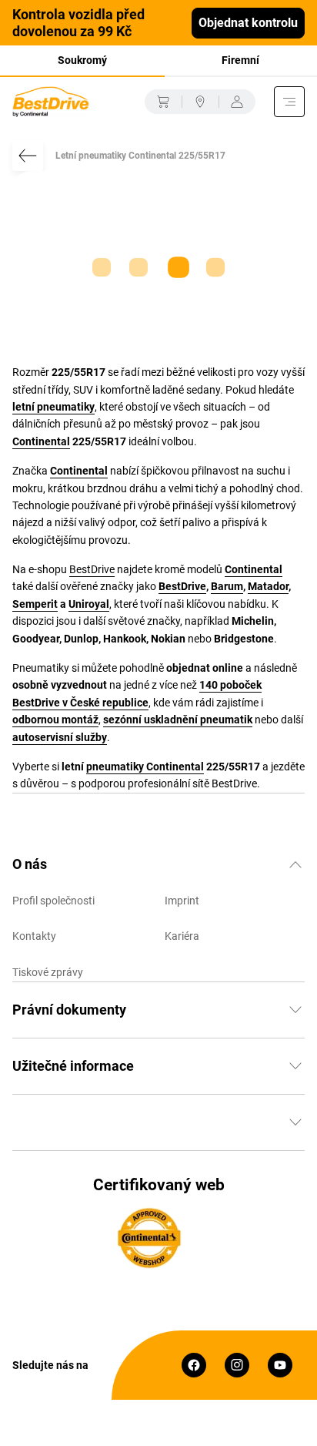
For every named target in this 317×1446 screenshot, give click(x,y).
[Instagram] (237, 1365)
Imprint (182, 900)
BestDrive (92, 569)
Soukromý (82, 60)
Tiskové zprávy (47, 972)
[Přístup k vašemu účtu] (237, 101)
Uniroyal (88, 604)
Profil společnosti (53, 900)
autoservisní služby (59, 737)
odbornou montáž (55, 719)
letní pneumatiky (53, 407)
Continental (41, 441)
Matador (268, 586)
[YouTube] (280, 1365)
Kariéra (182, 936)
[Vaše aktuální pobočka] (200, 101)
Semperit (35, 604)
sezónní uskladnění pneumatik (177, 719)
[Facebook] (194, 1365)
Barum (227, 586)
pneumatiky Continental (145, 766)
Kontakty (34, 936)
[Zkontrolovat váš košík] (163, 101)
